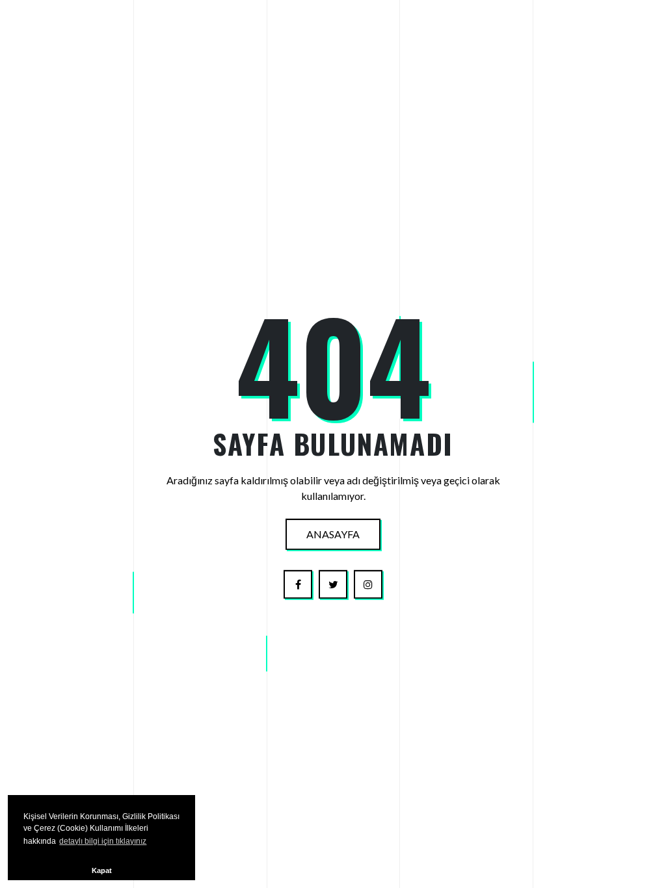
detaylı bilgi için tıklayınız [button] (102, 841)
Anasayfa (333, 534)
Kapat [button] (102, 870)
